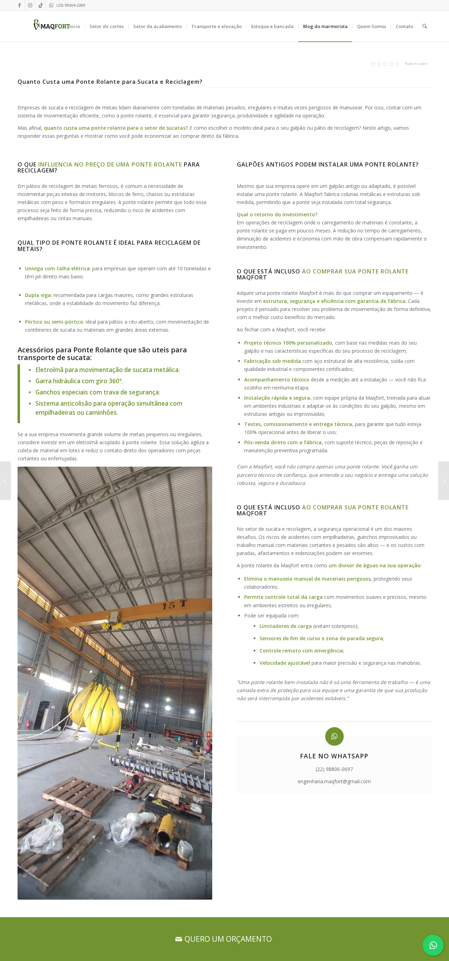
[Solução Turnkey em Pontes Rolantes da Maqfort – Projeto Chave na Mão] (5, 480)
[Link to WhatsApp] (51, 5)
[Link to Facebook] (19, 5)
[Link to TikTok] (40, 5)
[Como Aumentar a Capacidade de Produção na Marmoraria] (443, 480)
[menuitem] (74, 26)
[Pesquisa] (424, 26)
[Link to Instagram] (30, 5)
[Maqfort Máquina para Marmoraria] (52, 26)
